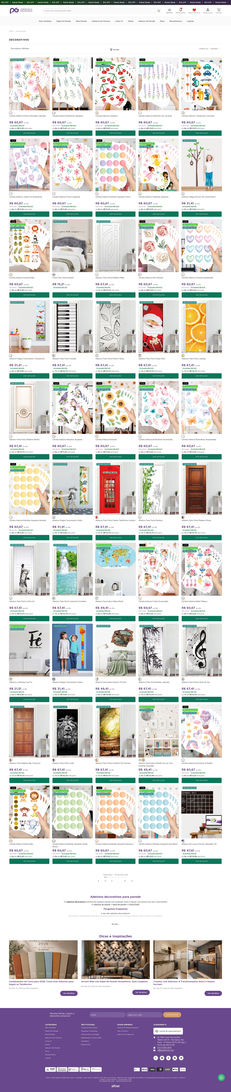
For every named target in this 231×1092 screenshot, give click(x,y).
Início (11, 31)
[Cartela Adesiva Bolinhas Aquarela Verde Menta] (72, 811)
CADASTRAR (172, 1015)
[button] (215, 48)
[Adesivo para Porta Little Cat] (29, 569)
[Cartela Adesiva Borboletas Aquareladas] (201, 407)
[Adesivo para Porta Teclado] (72, 326)
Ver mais (115, 924)
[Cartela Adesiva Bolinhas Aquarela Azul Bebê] (158, 811)
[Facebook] (155, 1058)
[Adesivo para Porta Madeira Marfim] (29, 407)
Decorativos (21, 31)
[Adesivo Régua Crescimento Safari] (72, 488)
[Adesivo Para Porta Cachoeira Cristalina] (72, 569)
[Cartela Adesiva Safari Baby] (29, 811)
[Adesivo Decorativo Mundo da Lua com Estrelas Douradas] (158, 731)
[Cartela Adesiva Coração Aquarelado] (201, 245)
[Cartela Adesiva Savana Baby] (29, 245)
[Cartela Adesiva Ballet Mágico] (201, 569)
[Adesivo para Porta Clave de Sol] (201, 650)
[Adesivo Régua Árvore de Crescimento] (201, 164)
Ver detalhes (29, 133)
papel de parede (119, 904)
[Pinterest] (168, 1058)
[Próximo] (132, 881)
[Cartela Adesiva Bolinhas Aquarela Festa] (115, 164)
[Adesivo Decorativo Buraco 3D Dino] (115, 650)
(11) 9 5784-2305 (164, 1048)
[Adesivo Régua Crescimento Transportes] (29, 326)
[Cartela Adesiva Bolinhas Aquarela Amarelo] (29, 488)
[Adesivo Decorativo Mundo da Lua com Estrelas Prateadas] (140, 760)
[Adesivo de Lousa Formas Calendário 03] (201, 811)
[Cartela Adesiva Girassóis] (115, 407)
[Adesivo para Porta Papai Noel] (158, 326)
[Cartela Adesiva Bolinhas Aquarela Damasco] (115, 811)
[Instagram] (162, 1058)
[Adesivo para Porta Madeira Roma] (201, 488)
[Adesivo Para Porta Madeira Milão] (115, 245)
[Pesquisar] (101, 10)
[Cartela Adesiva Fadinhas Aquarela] (158, 164)
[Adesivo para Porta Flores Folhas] (115, 326)
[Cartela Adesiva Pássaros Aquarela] (72, 407)
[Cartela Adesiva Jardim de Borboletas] (29, 164)
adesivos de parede (102, 904)
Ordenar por (204, 49)
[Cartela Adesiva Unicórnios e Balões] (201, 731)
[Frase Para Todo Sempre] (72, 245)
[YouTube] (181, 1058)
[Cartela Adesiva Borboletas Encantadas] (158, 407)
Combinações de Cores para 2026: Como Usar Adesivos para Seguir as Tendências (41, 983)
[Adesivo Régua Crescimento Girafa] (72, 650)
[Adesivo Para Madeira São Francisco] (29, 731)
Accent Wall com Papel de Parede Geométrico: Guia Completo (114, 981)
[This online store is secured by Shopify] (50, 1069)
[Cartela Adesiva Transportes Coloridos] (201, 83)
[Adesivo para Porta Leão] (72, 731)
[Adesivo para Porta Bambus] (158, 488)
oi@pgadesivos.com (165, 1050)
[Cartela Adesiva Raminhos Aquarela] (72, 83)
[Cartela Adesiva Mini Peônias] (158, 245)
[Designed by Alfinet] (115, 1086)
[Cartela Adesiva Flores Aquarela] (72, 164)
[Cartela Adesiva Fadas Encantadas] (158, 569)
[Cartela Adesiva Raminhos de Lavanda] (158, 83)
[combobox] (99, 10)
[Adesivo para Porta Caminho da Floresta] (115, 731)
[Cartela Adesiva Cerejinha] (115, 83)
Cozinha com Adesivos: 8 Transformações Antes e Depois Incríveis (184, 983)
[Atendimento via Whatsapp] (221, 1077)
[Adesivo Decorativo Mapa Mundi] (115, 569)
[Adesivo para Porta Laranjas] (201, 326)
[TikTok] (175, 1058)
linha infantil (134, 904)
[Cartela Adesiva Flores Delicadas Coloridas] (29, 83)
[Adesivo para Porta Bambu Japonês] (158, 650)
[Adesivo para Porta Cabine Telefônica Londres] (115, 488)
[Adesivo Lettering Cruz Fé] (29, 650)
